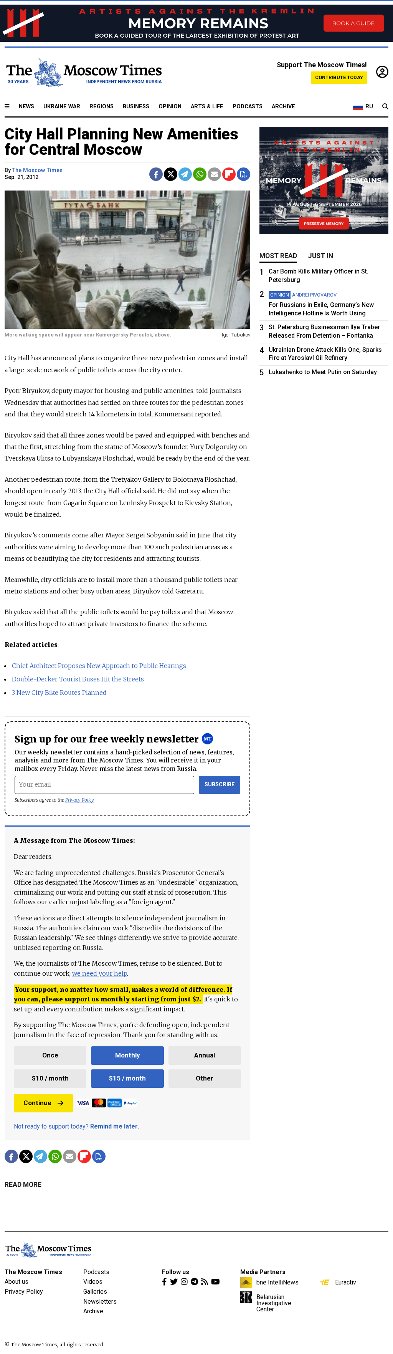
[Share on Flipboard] (229, 174)
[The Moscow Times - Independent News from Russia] (83, 72)
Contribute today (339, 77)
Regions (101, 106)
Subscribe (220, 784)
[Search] (385, 107)
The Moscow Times (33, 1272)
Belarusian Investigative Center (273, 1303)
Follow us (175, 1272)
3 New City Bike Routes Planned (59, 692)
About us (16, 1281)
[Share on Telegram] (185, 174)
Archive (283, 106)
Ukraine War (61, 106)
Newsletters (100, 1301)
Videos (92, 1281)
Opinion (170, 106)
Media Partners (263, 1272)
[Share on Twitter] (170, 174)
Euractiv (345, 1282)
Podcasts (248, 106)
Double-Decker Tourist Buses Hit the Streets (78, 679)
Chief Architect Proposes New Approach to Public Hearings (99, 666)
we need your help (99, 973)
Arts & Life (207, 106)
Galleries (95, 1291)
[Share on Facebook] (156, 174)
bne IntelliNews (277, 1282)
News (26, 106)
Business (136, 106)
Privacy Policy (79, 800)
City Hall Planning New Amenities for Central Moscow (121, 142)
